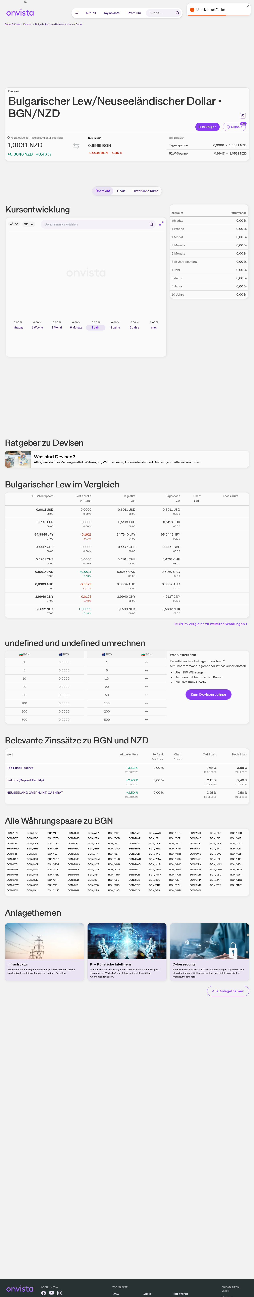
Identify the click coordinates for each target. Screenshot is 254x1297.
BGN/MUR (155, 864)
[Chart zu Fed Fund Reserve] (178, 769)
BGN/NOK (195, 869)
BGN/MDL (236, 864)
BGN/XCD (236, 869)
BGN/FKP (215, 843)
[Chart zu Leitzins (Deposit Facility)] (178, 781)
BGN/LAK (195, 859)
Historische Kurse (145, 191)
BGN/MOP (33, 864)
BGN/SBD (215, 874)
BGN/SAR (12, 880)
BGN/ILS (52, 853)
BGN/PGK (53, 874)
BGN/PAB (32, 874)
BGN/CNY (53, 843)
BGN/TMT (236, 885)
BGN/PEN (93, 874)
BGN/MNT (12, 869)
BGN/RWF (155, 874)
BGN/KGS (175, 859)
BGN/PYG (73, 874)
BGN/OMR (216, 869)
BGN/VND (175, 890)
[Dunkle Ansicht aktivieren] (25, 2)
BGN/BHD (236, 833)
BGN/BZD (53, 838)
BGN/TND (195, 885)
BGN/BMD (74, 838)
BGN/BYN (195, 890)
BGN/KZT (235, 853)
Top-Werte (180, 1294)
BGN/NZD (114, 869)
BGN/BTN (93, 838)
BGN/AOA (93, 833)
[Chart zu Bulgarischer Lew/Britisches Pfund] (197, 548)
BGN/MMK (33, 869)
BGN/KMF (73, 859)
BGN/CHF (53, 880)
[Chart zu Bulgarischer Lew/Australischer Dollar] (197, 585)
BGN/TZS (93, 885)
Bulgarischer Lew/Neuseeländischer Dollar (58, 24)
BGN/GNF (93, 848)
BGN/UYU (73, 890)
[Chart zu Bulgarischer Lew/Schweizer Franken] (197, 560)
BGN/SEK (32, 880)
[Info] (14, 223)
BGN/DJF (134, 843)
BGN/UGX (12, 890)
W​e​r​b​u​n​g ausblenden (161, 54)
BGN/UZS (93, 890)
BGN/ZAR (215, 880)
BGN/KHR (175, 853)
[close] (248, 6)
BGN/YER (113, 853)
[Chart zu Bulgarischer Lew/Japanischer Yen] (197, 536)
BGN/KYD (154, 853)
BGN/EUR (195, 843)
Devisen (27, 24)
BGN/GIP (52, 848)
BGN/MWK (74, 864)
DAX (115, 1294)
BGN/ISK (32, 853)
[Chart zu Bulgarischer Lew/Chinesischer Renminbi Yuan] (197, 598)
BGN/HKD (175, 848)
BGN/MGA (53, 864)
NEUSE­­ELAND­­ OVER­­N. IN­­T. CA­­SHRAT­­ (35, 793)
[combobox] (98, 224)
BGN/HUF (53, 890)
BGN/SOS (154, 880)
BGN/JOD (134, 853)
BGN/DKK (93, 843)
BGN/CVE (215, 853)
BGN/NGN (155, 869)
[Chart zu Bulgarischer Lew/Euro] (197, 523)
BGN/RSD (73, 880)
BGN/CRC (73, 843)
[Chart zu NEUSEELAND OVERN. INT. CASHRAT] (178, 794)
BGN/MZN (195, 864)
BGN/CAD (195, 853)
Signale (236, 127)
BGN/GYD (114, 848)
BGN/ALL (52, 833)
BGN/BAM (94, 859)
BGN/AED (113, 843)
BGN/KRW (13, 885)
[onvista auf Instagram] (59, 1294)
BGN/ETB (174, 833)
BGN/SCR (93, 880)
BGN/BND (195, 838)
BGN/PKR (12, 874)
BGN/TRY (215, 885)
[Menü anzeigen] (77, 13)
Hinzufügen (207, 127)
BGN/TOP (134, 885)
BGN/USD (113, 890)
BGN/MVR (114, 864)
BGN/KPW (175, 869)
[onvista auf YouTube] (51, 1294)
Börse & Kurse (12, 24)
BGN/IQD (235, 848)
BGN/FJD (235, 843)
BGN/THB (113, 885)
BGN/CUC (114, 859)
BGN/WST (236, 874)
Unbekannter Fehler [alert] (210, 9)
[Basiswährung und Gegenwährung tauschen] (76, 147)
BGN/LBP (235, 859)
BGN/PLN (134, 874)
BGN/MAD (135, 864)
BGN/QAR (12, 859)
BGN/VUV (134, 890)
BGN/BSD (215, 833)
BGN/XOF (235, 838)
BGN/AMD (134, 833)
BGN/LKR (174, 880)
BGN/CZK (175, 885)
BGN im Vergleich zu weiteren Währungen (210, 624)
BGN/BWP (135, 838)
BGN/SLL (113, 880)
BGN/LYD (12, 864)
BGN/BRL (154, 838)
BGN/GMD (13, 848)
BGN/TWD (94, 869)
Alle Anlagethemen (228, 991)
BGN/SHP (195, 880)
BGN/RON (175, 874)
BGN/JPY (93, 853)
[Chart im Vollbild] (161, 223)
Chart (121, 191)
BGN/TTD (154, 885)
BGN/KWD (135, 859)
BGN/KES (32, 859)
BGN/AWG (155, 833)
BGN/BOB (114, 838)
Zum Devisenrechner (208, 694)
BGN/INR (195, 848)
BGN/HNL (154, 848)
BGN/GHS (32, 848)
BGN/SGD (134, 880)
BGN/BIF (215, 838)
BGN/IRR (12, 853)
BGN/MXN (216, 864)
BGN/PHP (114, 874)
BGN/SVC (175, 843)
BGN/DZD (73, 833)
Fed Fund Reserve (20, 768)
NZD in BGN (95, 138)
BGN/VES (154, 890)
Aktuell (91, 13)
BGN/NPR (73, 869)
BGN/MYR (93, 864)
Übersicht (103, 191)
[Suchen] (177, 13)
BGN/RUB (195, 874)
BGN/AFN (12, 833)
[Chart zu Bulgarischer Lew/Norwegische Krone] (197, 610)
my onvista (112, 13)
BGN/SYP (73, 885)
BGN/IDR (215, 848)
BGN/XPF (12, 843)
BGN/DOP (155, 843)
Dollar (147, 1294)
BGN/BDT (12, 838)
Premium (134, 13)
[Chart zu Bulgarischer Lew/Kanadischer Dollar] (197, 573)
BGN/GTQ (73, 848)
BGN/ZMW (155, 859)
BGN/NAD (53, 869)
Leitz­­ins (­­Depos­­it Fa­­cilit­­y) (25, 780)
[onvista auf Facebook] (43, 1294)
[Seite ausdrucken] (243, 115)
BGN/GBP (175, 838)
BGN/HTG (134, 848)
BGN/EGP (32, 833)
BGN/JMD (73, 853)
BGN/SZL (52, 885)
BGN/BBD (32, 838)
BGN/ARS (113, 833)
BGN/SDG (236, 880)
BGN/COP (53, 859)
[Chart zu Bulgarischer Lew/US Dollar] (197, 511)
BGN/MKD (175, 864)
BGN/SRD (32, 885)
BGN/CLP (32, 843)
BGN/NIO (134, 869)
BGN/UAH (32, 890)
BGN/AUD (195, 833)
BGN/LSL (215, 859)
